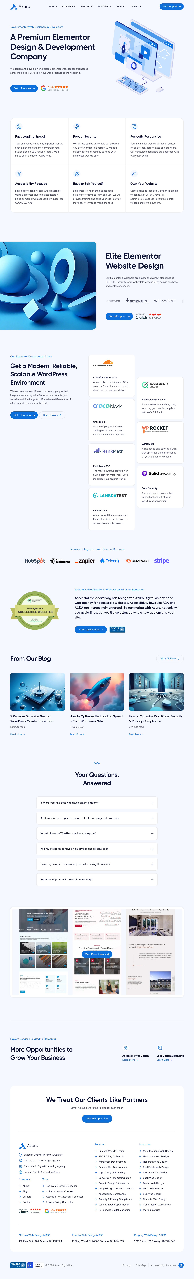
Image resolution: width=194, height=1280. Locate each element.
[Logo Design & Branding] (160, 1048)
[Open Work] (56, 6)
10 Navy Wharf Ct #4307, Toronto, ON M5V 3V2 (98, 1241)
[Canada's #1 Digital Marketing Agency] (20, 1166)
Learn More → (130, 1059)
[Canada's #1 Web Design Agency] (20, 1160)
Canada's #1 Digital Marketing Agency (44, 1166)
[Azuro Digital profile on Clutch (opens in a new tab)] (54, 88)
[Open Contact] (140, 6)
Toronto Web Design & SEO (87, 1235)
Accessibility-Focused (31, 184)
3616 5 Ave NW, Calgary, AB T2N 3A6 (154, 1241)
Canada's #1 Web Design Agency (42, 1160)
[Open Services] (92, 6)
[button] (53, 6)
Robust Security (84, 136)
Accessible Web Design (135, 1055)
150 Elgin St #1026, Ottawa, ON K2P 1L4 (40, 1241)
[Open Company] (75, 6)
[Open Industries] (110, 6)
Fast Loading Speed (30, 136)
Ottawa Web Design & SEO (34, 1235)
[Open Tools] (124, 6)
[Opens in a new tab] (181, 1265)
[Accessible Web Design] (125, 1048)
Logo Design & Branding (170, 1055)
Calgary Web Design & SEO (150, 1235)
